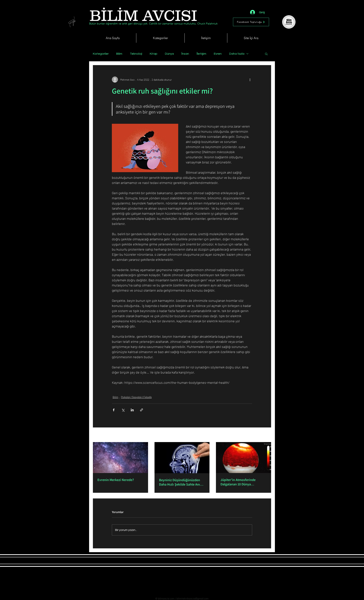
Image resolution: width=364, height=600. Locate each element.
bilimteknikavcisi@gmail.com (193, 598)
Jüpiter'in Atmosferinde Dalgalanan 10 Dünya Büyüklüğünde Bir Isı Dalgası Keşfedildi (241, 482)
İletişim (201, 53)
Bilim (119, 53)
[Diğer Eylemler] (250, 79)
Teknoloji (136, 53)
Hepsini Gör (264, 435)
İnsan (185, 53)
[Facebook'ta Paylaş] (113, 410)
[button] (266, 53)
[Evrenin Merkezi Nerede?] (120, 457)
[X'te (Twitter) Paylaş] (123, 410)
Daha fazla (236, 53)
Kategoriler (101, 53)
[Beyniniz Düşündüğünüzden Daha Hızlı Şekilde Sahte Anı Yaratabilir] (182, 457)
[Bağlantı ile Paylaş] (141, 410)
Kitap (153, 53)
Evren (218, 53)
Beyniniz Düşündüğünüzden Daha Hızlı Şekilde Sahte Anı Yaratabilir (179, 482)
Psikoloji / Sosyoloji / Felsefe (136, 397)
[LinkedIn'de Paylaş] (132, 410)
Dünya (169, 53)
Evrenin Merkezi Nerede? (115, 480)
